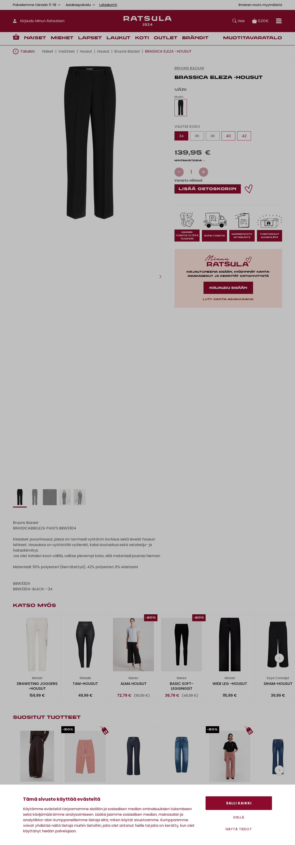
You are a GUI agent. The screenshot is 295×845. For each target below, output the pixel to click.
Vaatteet (66, 51)
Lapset (90, 38)
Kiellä (238, 817)
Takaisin (27, 51)
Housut (86, 51)
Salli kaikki (239, 803)
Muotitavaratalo (252, 38)
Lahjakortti (108, 4)
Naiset (35, 38)
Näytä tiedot (239, 829)
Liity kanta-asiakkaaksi (228, 299)
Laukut (118, 38)
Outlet (165, 38)
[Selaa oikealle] (279, 658)
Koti (142, 38)
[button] (160, 276)
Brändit (195, 38)
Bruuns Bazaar (127, 51)
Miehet (62, 38)
